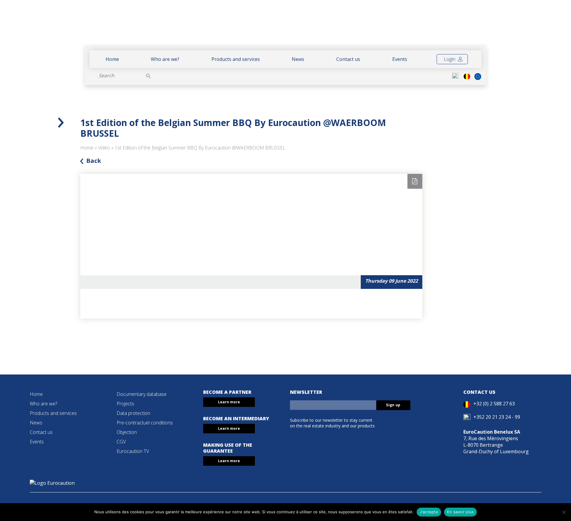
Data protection (133, 413)
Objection (127, 432)
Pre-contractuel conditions (145, 422)
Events (399, 59)
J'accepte (429, 511)
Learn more (229, 401)
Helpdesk (430, 26)
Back (93, 161)
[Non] (564, 512)
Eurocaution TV (133, 451)
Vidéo (104, 147)
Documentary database (142, 394)
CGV (121, 441)
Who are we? (165, 59)
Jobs (472, 26)
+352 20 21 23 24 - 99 (496, 417)
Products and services (235, 59)
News (298, 59)
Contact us (348, 59)
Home (112, 59)
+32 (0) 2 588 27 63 (494, 403)
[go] (148, 75)
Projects (125, 403)
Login (450, 59)
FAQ (455, 26)
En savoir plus (460, 511)
